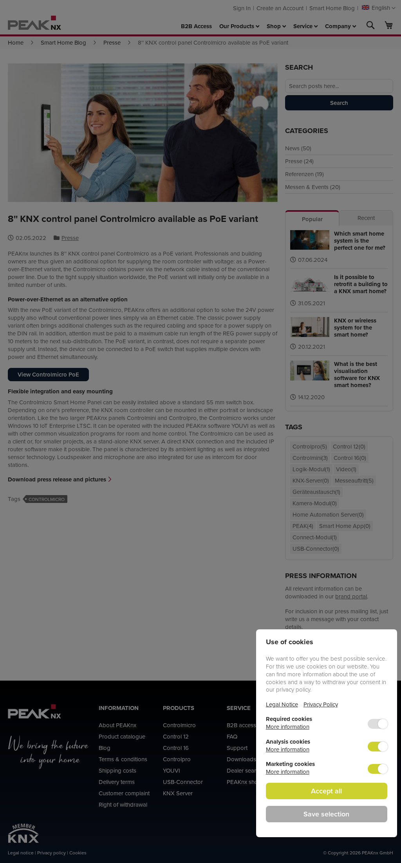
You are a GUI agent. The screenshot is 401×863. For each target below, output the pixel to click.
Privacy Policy (320, 704)
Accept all (326, 791)
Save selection (326, 814)
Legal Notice (282, 704)
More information (287, 726)
